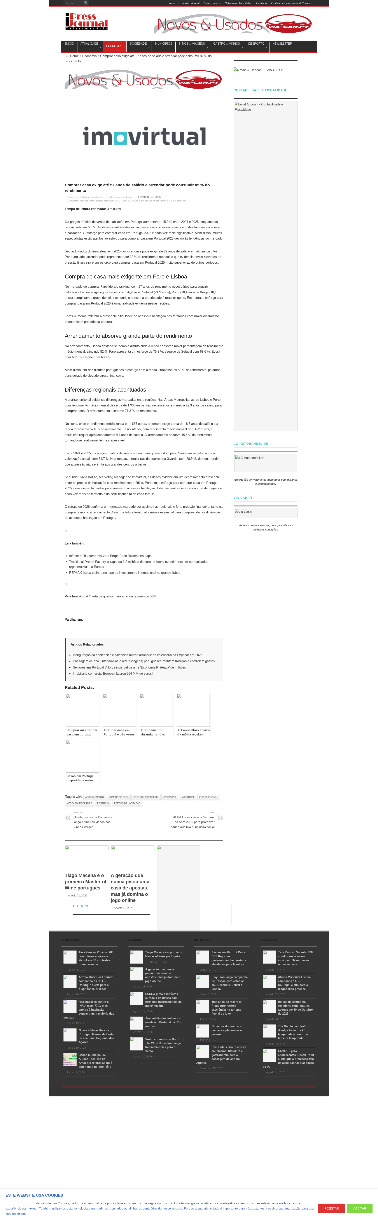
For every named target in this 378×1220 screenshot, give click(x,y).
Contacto (261, 3)
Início (172, 3)
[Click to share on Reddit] (93, 627)
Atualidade (89, 43)
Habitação (169, 797)
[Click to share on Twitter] (68, 627)
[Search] (86, 3)
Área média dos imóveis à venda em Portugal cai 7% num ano (163, 1022)
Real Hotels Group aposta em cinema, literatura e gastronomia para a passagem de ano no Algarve (221, 1054)
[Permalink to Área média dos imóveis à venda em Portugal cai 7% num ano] (136, 1023)
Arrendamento (94, 797)
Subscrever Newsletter (238, 3)
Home (74, 56)
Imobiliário (127, 197)
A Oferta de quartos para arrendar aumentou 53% (121, 596)
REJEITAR (331, 1208)
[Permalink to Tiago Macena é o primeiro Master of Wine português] (86, 857)
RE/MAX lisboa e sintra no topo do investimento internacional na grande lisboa (124, 572)
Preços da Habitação (127, 803)
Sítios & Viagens (192, 43)
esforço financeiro (146, 797)
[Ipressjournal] (86, 20)
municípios (163, 43)
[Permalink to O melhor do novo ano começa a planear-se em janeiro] (202, 1031)
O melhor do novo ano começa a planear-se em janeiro (228, 1030)
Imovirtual (187, 797)
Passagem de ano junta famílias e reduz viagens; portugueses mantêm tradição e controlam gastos (144, 661)
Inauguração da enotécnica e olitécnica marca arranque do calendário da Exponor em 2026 (137, 655)
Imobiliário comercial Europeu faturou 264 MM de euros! (113, 673)
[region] (189, 1204)
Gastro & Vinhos (226, 43)
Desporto (256, 43)
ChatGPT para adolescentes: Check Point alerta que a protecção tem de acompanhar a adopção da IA (288, 1058)
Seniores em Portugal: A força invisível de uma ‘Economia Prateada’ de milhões (129, 667)
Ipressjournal (208, 797)
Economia (114, 46)
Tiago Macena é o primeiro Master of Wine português (85, 882)
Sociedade (138, 43)
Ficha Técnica (212, 3)
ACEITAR (359, 1208)
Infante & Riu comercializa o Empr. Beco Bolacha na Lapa (110, 556)
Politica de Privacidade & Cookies (291, 3)
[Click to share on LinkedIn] (84, 627)
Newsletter (282, 43)
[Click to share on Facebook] (76, 627)
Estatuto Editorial (189, 3)
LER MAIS (36, 1213)
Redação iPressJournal (91, 197)
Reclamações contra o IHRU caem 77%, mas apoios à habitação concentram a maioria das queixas (88, 1009)
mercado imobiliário (79, 803)
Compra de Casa (119, 797)
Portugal (103, 803)
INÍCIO (69, 43)
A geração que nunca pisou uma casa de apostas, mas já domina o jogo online (130, 888)
